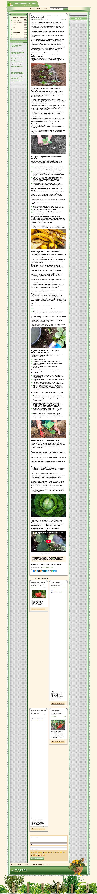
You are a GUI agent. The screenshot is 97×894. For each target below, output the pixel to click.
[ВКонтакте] (34, 570)
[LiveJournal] (45, 570)
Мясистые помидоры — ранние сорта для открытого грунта (38, 584)
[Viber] (50, 570)
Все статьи (39, 8)
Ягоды (19, 29)
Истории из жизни (19, 37)
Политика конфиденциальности (40, 864)
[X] (39, 570)
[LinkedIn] (43, 570)
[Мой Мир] (37, 570)
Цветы (19, 27)
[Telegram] (56, 570)
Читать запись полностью (38, 609)
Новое (31, 8)
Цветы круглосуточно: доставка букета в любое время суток (18, 49)
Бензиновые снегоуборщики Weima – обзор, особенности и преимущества (18, 77)
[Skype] (54, 570)
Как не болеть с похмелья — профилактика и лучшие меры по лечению (18, 57)
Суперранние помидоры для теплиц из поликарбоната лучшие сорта (58, 712)
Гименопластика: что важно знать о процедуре (17, 53)
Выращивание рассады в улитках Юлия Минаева (57, 584)
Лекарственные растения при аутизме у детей (18, 69)
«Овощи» (53, 558)
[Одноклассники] (35, 570)
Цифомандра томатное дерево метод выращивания (38, 712)
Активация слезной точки (17, 66)
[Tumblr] (48, 570)
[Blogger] (41, 570)
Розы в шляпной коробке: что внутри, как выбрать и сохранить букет (18, 45)
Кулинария (19, 34)
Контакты (46, 8)
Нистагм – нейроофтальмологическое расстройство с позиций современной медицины (17, 62)
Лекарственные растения (19, 17)
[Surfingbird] (46, 570)
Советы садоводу (19, 32)
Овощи (19, 24)
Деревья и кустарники (19, 22)
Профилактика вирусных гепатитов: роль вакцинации (17, 73)
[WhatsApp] (52, 570)
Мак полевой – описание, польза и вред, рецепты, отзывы (17, 81)
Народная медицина (19, 20)
